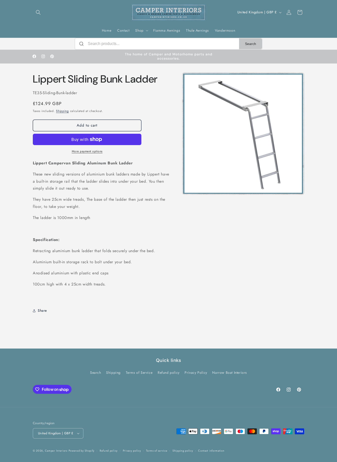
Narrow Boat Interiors (229, 372)
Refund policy (169, 372)
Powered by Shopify (82, 451)
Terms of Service (139, 372)
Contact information (211, 450)
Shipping (62, 111)
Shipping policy (182, 450)
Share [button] (42, 310)
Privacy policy (132, 450)
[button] (38, 12)
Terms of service (156, 450)
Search (250, 44)
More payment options (87, 151)
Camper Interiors (56, 451)
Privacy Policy (196, 372)
